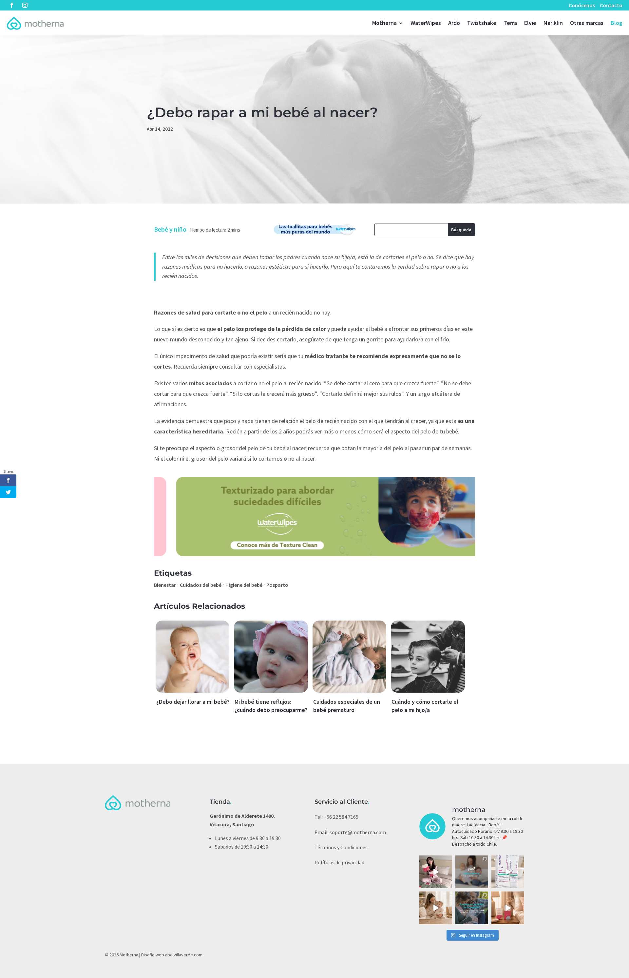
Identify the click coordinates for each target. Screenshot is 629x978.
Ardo (454, 23)
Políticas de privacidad (339, 862)
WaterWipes (425, 23)
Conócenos (582, 5)
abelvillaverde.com (183, 955)
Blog (616, 23)
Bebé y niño (170, 229)
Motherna (384, 23)
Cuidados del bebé (200, 585)
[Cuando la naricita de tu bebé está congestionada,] (435, 908)
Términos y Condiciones (341, 847)
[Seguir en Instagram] (25, 5)
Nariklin (553, 23)
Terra (510, 23)
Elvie (530, 23)
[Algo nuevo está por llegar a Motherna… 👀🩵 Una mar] (471, 871)
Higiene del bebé (243, 585)
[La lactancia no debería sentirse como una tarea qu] (471, 908)
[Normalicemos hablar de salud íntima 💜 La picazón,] (507, 871)
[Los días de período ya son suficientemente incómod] (507, 908)
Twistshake (481, 23)
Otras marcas (586, 23)
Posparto (277, 585)
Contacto (611, 5)
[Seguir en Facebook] (12, 5)
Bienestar (165, 585)
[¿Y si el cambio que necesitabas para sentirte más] (435, 871)
